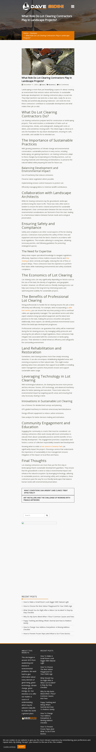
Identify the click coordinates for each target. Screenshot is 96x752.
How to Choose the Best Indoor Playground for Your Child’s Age (47, 606)
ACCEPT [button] (21, 747)
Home (25, 33)
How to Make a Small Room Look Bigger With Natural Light (46, 602)
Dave (43, 85)
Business (33, 33)
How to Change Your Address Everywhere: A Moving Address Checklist (46, 718)
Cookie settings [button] (10, 747)
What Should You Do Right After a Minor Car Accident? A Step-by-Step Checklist (47, 682)
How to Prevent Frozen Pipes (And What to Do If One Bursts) (46, 633)
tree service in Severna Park (51, 446)
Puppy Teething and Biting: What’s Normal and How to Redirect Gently (48, 705)
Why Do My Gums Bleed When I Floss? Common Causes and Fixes (48, 616)
